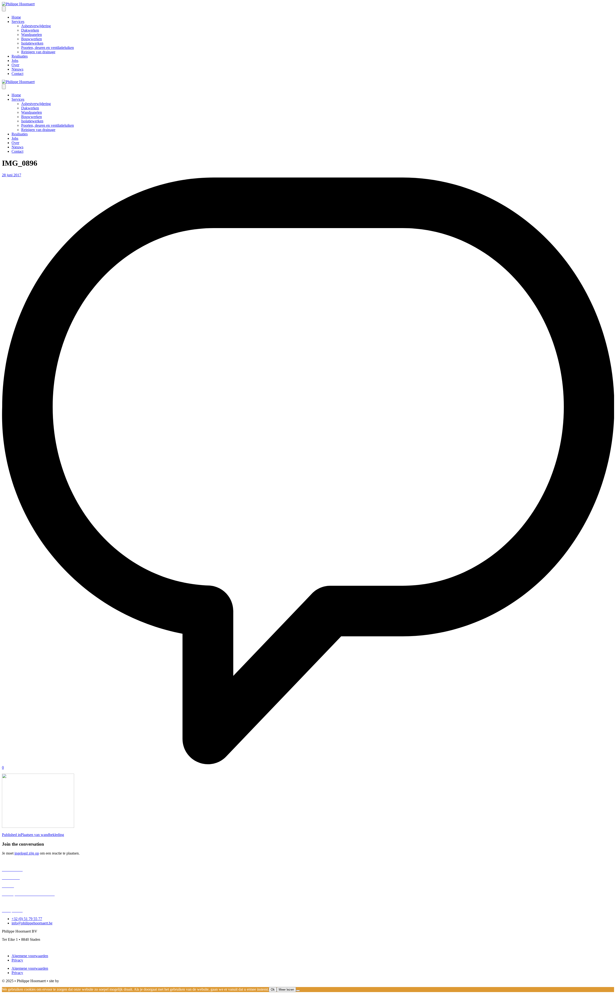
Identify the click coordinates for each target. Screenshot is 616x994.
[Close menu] (4, 86)
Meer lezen (286, 989)
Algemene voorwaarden (30, 956)
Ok (273, 989)
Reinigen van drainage (19, 902)
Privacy (17, 960)
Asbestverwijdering (17, 861)
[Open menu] (4, 8)
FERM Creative (72, 981)
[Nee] (298, 990)
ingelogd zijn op (26, 853)
